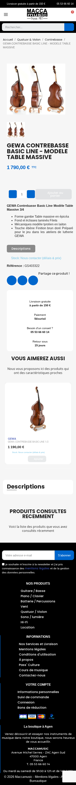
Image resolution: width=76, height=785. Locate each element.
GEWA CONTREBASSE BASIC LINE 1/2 (28, 441)
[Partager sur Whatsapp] (33, 280)
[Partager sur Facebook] (12, 280)
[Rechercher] (69, 27)
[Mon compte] (62, 14)
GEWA (12, 439)
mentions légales (37, 568)
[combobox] (30, 27)
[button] (70, 14)
